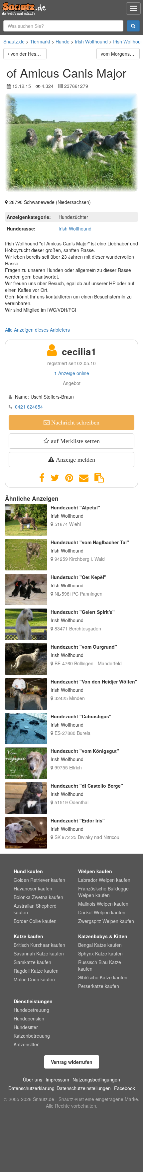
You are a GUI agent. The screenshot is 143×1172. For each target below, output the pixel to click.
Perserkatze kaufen (98, 986)
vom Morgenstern (119, 53)
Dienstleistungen (33, 1001)
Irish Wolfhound (91, 41)
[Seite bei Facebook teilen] (42, 478)
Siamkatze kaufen (32, 962)
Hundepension (29, 1018)
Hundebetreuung (31, 1010)
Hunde (63, 41)
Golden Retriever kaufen (39, 880)
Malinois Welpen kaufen (103, 903)
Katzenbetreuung (32, 1035)
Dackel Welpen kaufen (101, 912)
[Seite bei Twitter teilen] (55, 478)
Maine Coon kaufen (34, 979)
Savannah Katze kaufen (39, 953)
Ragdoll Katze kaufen (36, 970)
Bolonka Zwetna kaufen (38, 897)
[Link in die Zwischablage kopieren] (99, 478)
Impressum (57, 1079)
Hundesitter (26, 1027)
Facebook (124, 1088)
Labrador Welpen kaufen (104, 880)
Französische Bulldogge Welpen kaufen (103, 891)
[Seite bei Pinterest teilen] (69, 478)
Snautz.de (14, 41)
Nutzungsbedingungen (96, 1079)
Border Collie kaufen (35, 921)
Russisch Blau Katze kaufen (99, 965)
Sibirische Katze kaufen (102, 977)
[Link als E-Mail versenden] (83, 478)
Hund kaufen (28, 871)
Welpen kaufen (95, 871)
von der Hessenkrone (29, 53)
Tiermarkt (40, 41)
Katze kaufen (28, 936)
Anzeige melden (74, 460)
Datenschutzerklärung (31, 1088)
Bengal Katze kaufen (100, 945)
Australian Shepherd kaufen (35, 909)
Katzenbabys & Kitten (102, 936)
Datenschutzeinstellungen (84, 1088)
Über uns (32, 1079)
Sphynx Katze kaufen (100, 953)
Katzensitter (26, 1044)
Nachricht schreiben (74, 422)
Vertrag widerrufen (71, 1062)
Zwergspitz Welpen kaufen (106, 921)
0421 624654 (29, 406)
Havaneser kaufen (33, 888)
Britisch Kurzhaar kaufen (39, 945)
